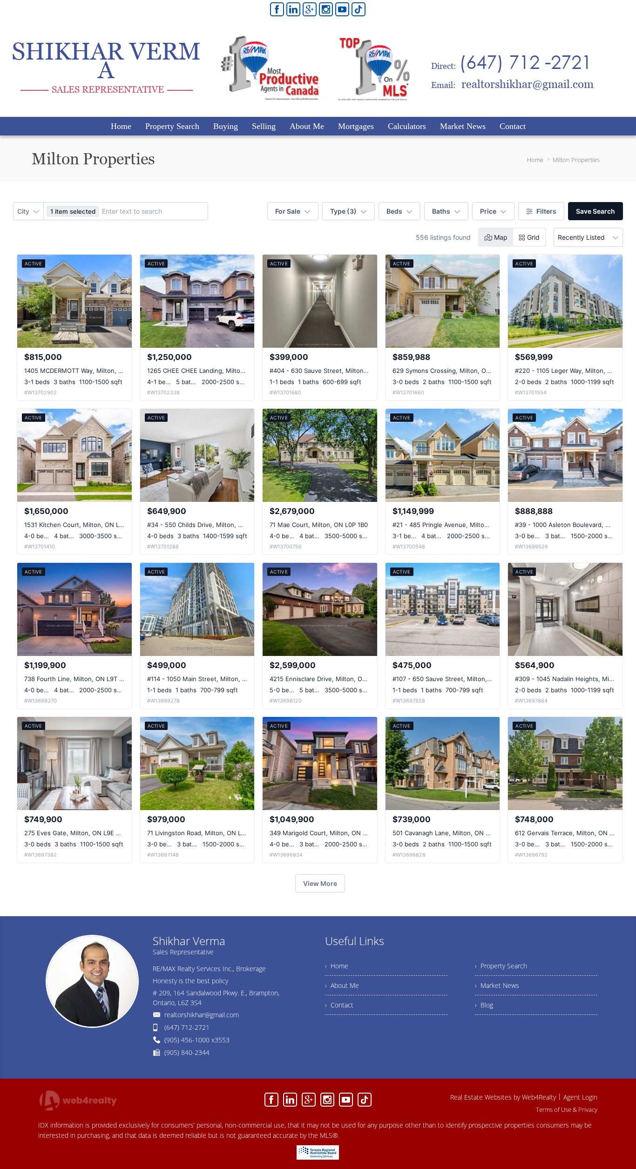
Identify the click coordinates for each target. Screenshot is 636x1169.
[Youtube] (342, 9)
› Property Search (501, 965)
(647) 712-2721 (187, 1027)
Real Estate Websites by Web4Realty (503, 1097)
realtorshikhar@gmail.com (201, 1014)
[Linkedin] (293, 9)
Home (535, 159)
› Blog (484, 1004)
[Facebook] (277, 9)
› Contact (339, 1004)
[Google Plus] (310, 9)
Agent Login (580, 1097)
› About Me (342, 985)
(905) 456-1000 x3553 (197, 1039)
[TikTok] (358, 9)
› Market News (497, 985)
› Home (336, 965)
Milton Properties (576, 159)
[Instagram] (326, 9)
